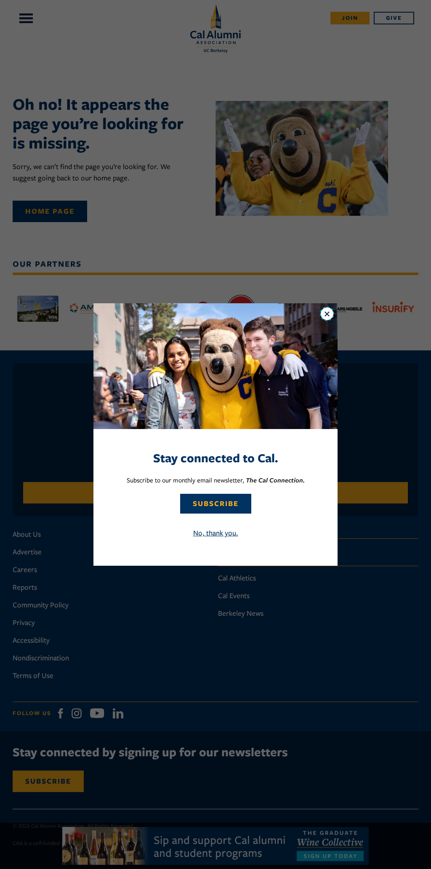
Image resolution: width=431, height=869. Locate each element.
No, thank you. (215, 533)
